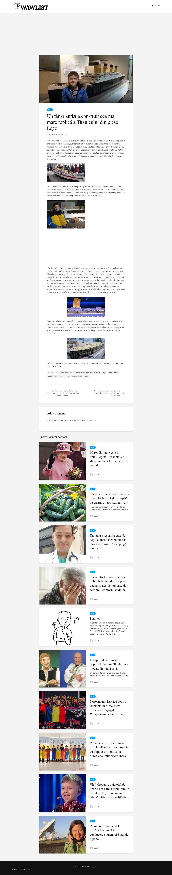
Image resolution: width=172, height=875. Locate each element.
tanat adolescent (54, 376)
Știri (49, 110)
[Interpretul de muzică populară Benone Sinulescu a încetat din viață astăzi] (62, 668)
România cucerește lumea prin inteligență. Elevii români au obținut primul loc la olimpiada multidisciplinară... (109, 749)
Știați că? (96, 618)
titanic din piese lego (80, 376)
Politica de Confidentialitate (21, 869)
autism (51, 372)
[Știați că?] (62, 627)
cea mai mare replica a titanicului (87, 372)
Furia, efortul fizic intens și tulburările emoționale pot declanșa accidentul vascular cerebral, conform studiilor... (109, 583)
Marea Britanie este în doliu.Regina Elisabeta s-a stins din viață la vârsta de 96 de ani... (109, 458)
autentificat (63, 420)
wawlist (96, 475)
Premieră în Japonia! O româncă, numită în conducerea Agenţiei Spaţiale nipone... (109, 832)
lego (104, 372)
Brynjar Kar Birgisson (64, 372)
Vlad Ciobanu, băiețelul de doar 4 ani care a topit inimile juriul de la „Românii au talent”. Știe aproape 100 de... (109, 790)
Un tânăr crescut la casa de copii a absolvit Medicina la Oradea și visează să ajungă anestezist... (108, 541)
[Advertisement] (86, 34)
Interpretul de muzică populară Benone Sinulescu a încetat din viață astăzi (109, 664)
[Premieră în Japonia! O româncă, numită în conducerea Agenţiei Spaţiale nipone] (62, 834)
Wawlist (94, 867)
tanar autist (113, 372)
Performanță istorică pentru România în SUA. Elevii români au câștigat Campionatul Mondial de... (108, 707)
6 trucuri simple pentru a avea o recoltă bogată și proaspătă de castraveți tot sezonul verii (110, 498)
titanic (66, 376)
